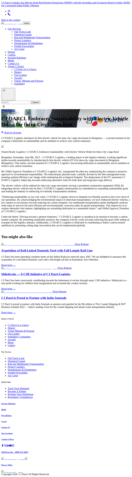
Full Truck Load (22, 31)
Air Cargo (19, 49)
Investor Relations (17, 57)
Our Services (14, 28)
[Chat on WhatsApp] (9, 11)
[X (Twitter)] (5, 446)
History (18, 72)
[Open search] (8, 94)
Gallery (11, 345)
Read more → (8, 265)
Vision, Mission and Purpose (28, 81)
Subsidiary (19, 83)
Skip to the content (10, 20)
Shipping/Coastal (23, 34)
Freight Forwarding (24, 46)
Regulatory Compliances (20, 397)
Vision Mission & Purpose (21, 331)
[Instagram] (13, 446)
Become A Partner (17, 391)
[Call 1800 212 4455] (9, 14)
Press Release (8, 110)
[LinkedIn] (7, 446)
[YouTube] (10, 446)
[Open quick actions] (3, 106)
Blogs (11, 342)
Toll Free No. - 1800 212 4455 (14, 452)
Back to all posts (12, 132)
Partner (11, 52)
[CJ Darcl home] (12, 23)
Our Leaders (20, 75)
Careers (11, 54)
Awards (18, 78)
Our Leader (13, 333)
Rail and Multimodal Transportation (32, 37)
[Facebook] (2, 446)
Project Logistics (22, 40)
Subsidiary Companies (19, 336)
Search (35, 102)
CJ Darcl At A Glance (25, 69)
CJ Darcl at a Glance (18, 325)
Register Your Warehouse (20, 394)
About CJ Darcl (16, 66)
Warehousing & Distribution (28, 43)
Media (11, 60)
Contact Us (13, 63)
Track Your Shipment (18, 388)
